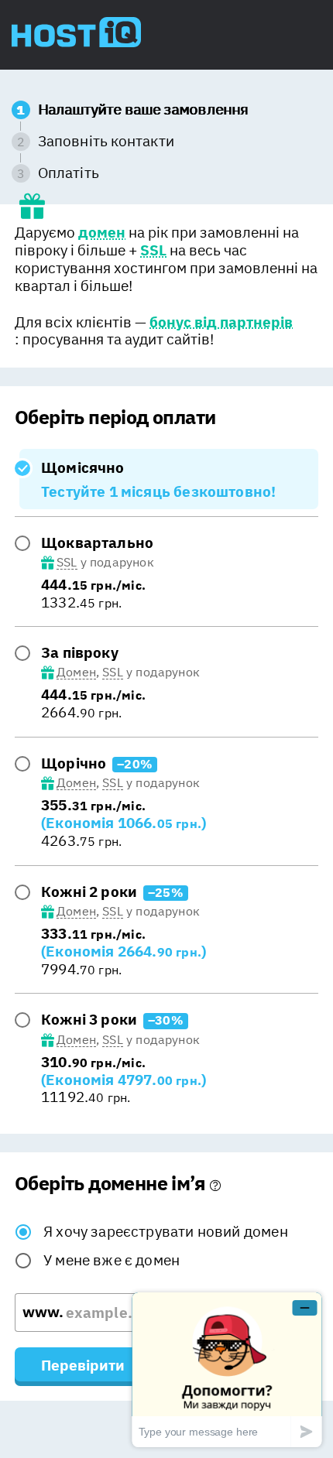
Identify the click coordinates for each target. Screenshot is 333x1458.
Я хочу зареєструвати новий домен (165, 1231)
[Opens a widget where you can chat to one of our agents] (227, 1369)
